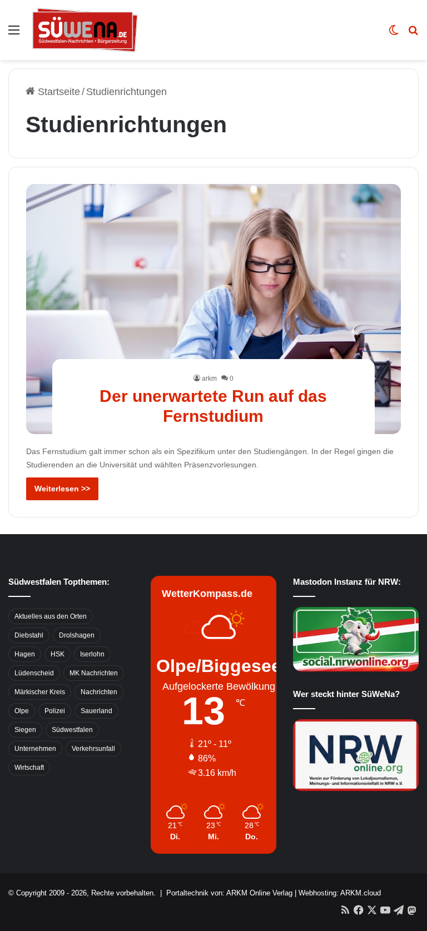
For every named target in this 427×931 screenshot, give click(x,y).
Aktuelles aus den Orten (50, 616)
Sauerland (96, 711)
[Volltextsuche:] (413, 34)
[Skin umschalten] (393, 34)
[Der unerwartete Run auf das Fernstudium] (213, 309)
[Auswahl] (13, 34)
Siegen (25, 730)
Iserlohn (92, 654)
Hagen (24, 654)
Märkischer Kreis (39, 692)
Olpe (21, 711)
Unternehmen (35, 749)
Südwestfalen (72, 730)
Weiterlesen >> (62, 488)
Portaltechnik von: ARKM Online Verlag (229, 893)
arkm (209, 378)
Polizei (54, 711)
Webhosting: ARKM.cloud (340, 893)
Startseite (57, 91)
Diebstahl (28, 635)
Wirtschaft (29, 767)
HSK (57, 654)
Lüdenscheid (34, 673)
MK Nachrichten (93, 673)
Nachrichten (99, 692)
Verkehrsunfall (93, 749)
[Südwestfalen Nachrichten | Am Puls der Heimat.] (85, 30)
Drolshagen (77, 635)
